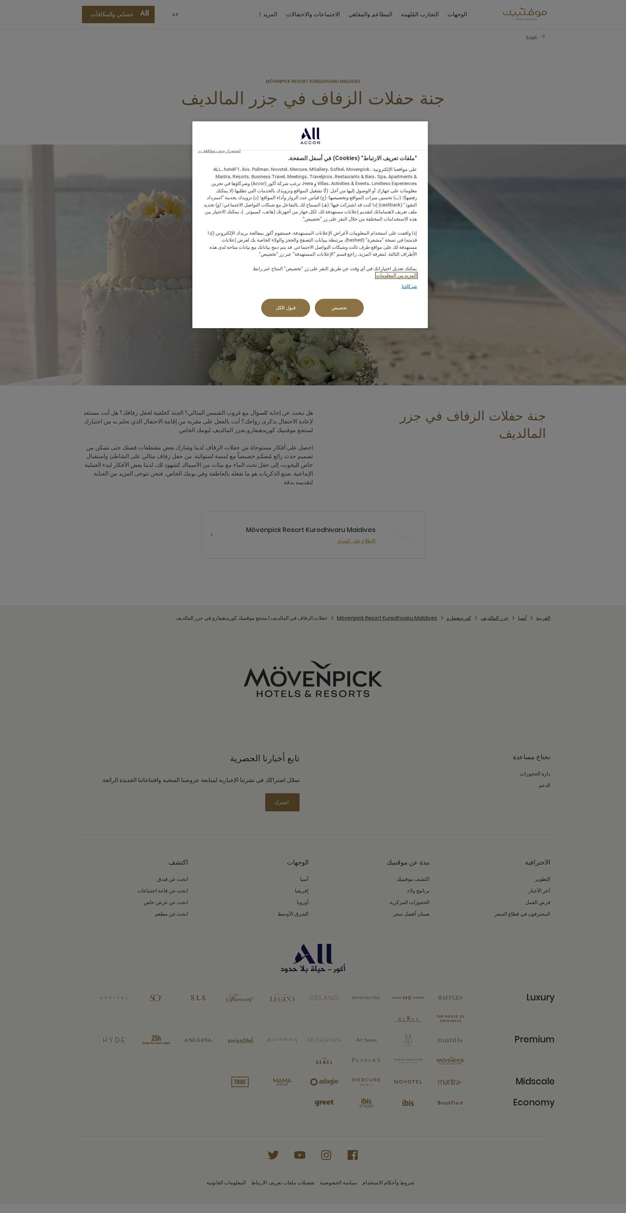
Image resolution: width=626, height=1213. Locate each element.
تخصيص (339, 307)
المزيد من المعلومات (396, 275)
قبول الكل (286, 307)
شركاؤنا (409, 286)
